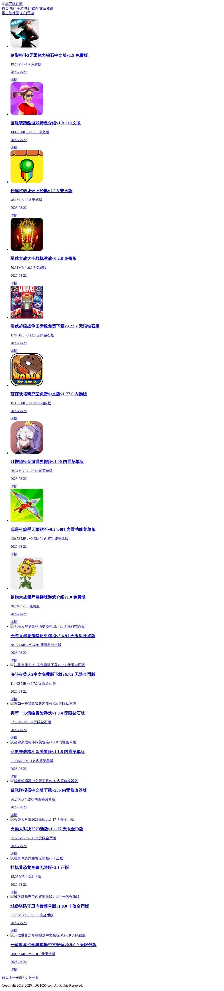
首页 (5, 8)
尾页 (24, 977)
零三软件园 (10, 13)
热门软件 (31, 8)
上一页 (14, 977)
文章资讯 (46, 8)
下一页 (33, 977)
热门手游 (17, 8)
